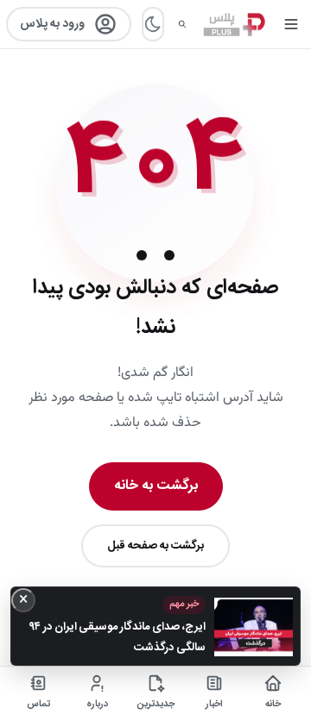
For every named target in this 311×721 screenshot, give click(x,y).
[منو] (290, 24)
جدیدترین (156, 704)
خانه (273, 704)
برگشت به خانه (156, 486)
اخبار (214, 704)
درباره (97, 704)
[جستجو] (182, 24)
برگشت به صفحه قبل (155, 545)
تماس (38, 704)
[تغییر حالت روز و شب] (153, 24)
